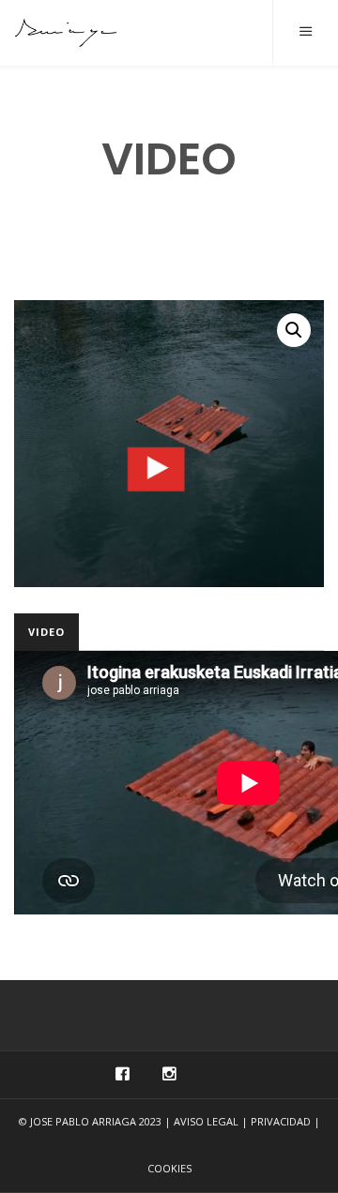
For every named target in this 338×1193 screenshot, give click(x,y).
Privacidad (281, 1121)
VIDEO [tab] (46, 632)
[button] (294, 330)
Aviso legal (206, 1121)
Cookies (169, 1168)
